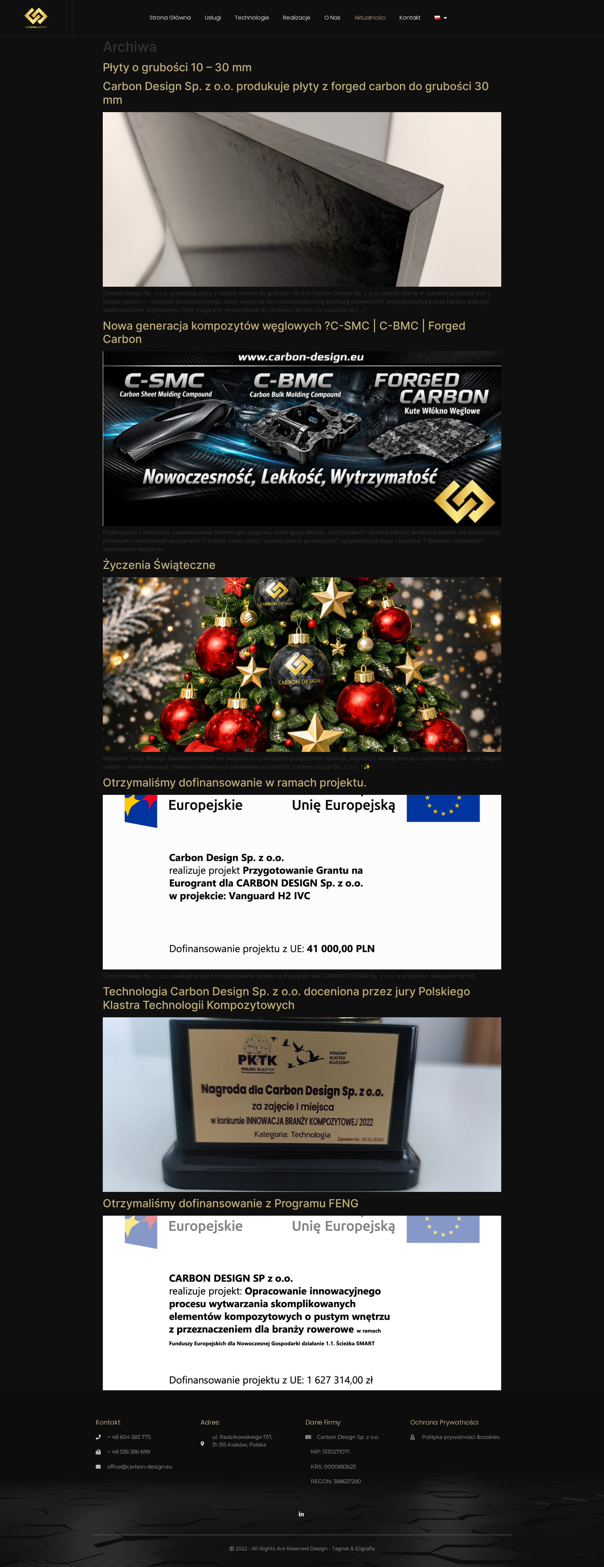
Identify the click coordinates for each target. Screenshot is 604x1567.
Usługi (213, 18)
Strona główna (170, 18)
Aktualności (370, 18)
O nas (332, 18)
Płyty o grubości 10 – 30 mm (177, 67)
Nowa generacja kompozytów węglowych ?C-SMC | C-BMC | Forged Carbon (284, 332)
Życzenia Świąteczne (159, 565)
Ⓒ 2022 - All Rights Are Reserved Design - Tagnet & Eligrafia (302, 1548)
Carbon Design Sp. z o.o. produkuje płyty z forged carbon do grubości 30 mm (296, 92)
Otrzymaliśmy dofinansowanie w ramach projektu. (235, 782)
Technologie (252, 18)
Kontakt (410, 18)
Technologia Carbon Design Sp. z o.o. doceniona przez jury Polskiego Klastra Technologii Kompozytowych (286, 997)
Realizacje (296, 18)
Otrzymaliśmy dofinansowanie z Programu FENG (231, 1203)
